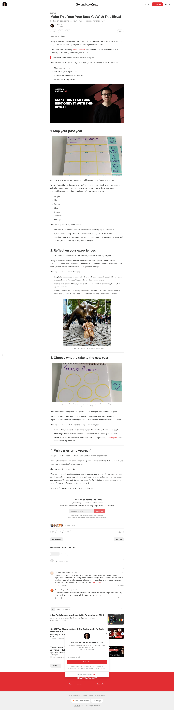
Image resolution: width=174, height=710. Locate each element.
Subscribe (157, 4)
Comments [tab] (55, 554)
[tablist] (59, 554)
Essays (53, 13)
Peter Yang (58, 24)
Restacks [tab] (64, 554)
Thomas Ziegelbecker (62, 590)
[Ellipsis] (122, 572)
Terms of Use (97, 666)
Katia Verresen (79, 49)
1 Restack (73, 525)
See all (54, 666)
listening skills (112, 437)
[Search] (145, 4)
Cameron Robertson (62, 572)
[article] (87, 619)
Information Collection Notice (86, 668)
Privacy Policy (102, 668)
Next (117, 539)
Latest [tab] (58, 609)
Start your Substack (82, 701)
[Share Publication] (149, 4)
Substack (77, 706)
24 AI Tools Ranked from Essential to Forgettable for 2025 (77, 615)
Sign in (167, 4)
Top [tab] (53, 609)
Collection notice (99, 696)
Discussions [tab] (66, 609)
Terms (91, 696)
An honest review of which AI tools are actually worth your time (72, 618)
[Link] (47, 131)
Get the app (97, 701)
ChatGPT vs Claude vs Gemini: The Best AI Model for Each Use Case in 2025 (77, 630)
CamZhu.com (96, 582)
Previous (58, 539)
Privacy (85, 696)
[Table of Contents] (2, 355)
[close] (106, 633)
